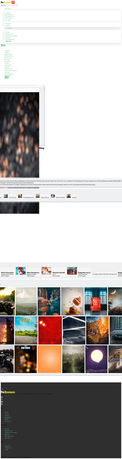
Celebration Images (11, 36)
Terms (7, 414)
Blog (8, 13)
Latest (7, 25)
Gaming (7, 37)
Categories (8, 28)
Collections (10, 16)
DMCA (6, 419)
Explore (7, 9)
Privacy (7, 416)
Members (10, 14)
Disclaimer (8, 417)
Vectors (9, 18)
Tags (8, 20)
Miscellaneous (9, 39)
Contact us (8, 421)
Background (9, 34)
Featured (8, 23)
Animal (7, 32)
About (6, 412)
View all (7, 438)
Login (6, 449)
